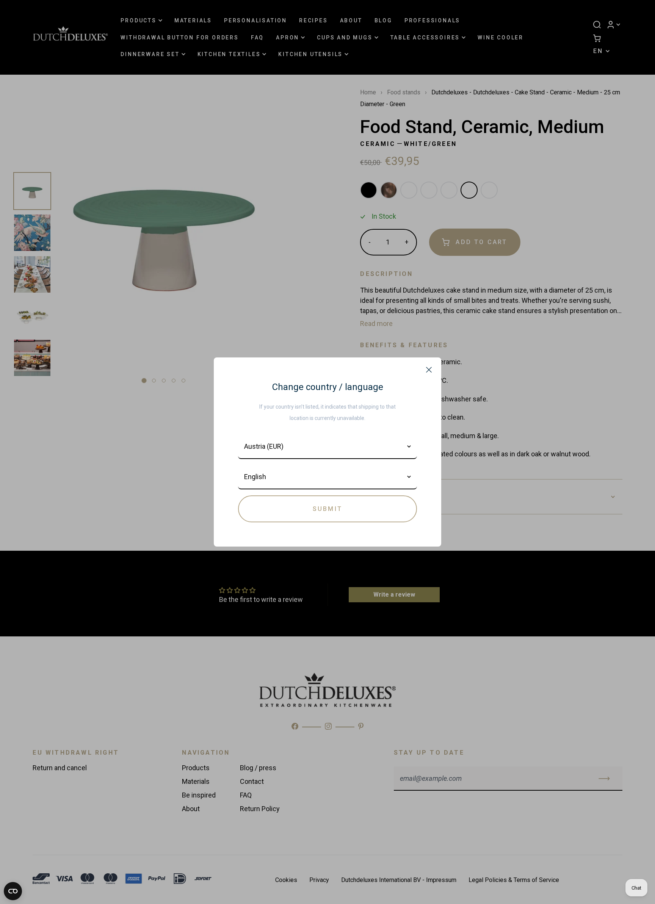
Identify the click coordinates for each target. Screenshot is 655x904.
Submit (327, 508)
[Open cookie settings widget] (13, 891)
